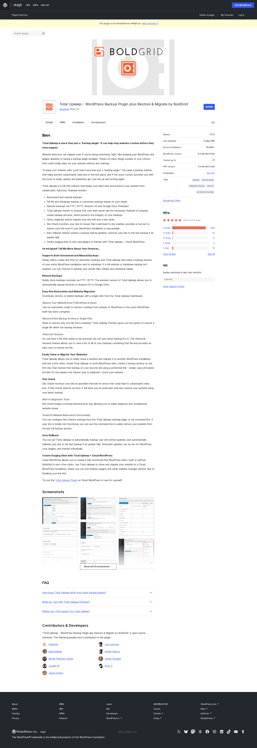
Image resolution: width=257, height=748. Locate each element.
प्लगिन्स (61, 713)
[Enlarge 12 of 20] (112, 563)
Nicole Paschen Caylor (60, 658)
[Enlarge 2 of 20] (74, 530)
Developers (112, 713)
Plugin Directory (20, 15)
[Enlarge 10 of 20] (112, 525)
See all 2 (211, 173)
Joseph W (53, 665)
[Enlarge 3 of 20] (74, 543)
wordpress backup (205, 192)
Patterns (63, 718)
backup (196, 180)
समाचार (14, 709)
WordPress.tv (114, 718)
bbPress (206, 713)
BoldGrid (64, 109)
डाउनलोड (209, 107)
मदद (213, 122)
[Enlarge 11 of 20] (112, 545)
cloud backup (208, 180)
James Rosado (113, 658)
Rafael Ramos (112, 651)
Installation (78, 122)
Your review (169, 254)
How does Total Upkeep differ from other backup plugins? (74, 592)
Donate (158, 713)
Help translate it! (150, 23)
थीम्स (61, 709)
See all (211, 254)
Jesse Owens (55, 672)
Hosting (15, 713)
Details (49, 122)
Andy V (109, 665)
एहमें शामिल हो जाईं (160, 704)
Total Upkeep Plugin (66, 480)
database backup (196, 186)
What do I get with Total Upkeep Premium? (66, 602)
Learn (109, 704)
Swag (158, 718)
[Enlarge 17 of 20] (150, 542)
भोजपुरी (43, 732)
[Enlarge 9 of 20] (112, 501)
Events (157, 709)
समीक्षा (62, 122)
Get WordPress (243, 5)
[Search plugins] (43, 33)
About (15, 704)
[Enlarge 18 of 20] (150, 571)
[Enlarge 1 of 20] (74, 501)
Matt (204, 709)
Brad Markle (55, 651)
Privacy (15, 718)
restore (210, 186)
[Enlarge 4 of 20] (74, 554)
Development (98, 122)
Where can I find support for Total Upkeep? (66, 611)
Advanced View (171, 200)
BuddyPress (208, 718)
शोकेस (61, 704)
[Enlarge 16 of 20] (150, 501)
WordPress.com (210, 704)
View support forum (173, 286)
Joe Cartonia (112, 644)
